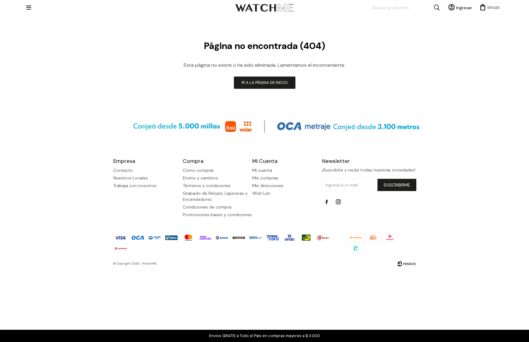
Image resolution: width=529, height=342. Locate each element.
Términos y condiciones (207, 185)
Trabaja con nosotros (134, 185)
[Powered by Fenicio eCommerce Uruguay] (406, 263)
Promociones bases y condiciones (217, 214)
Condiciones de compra (207, 207)
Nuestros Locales (130, 178)
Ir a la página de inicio (265, 82)
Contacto (123, 170)
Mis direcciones (267, 185)
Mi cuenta (262, 170)
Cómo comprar (198, 170)
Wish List (261, 193)
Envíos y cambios (200, 178)
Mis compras (265, 178)
